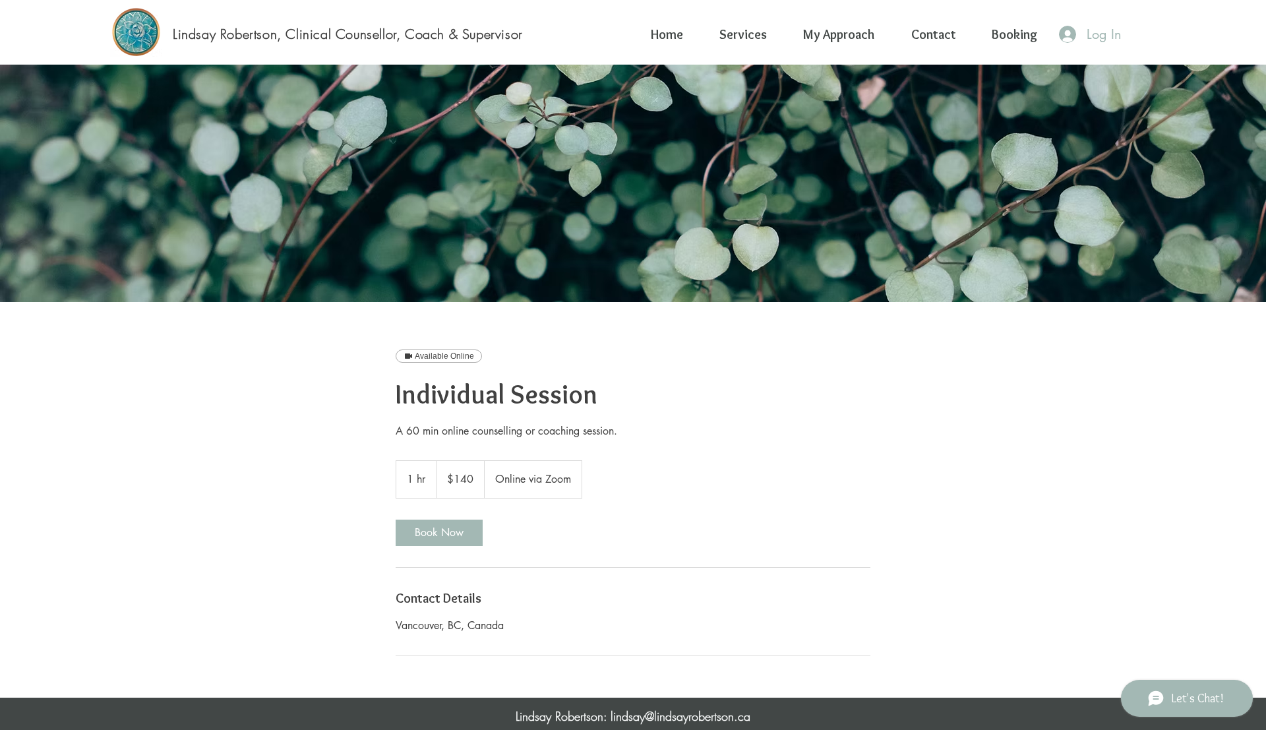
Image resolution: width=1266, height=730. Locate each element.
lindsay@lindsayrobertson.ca (680, 716)
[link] (439, 533)
